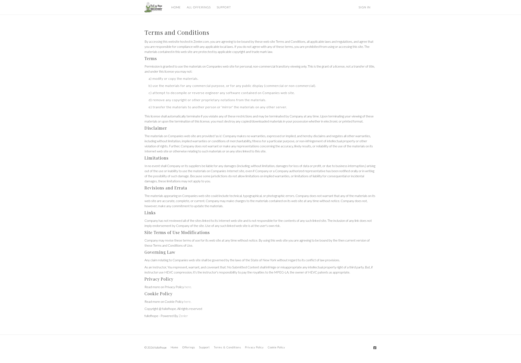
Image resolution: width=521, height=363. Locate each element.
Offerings (188, 347)
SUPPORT (224, 7)
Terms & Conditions (227, 347)
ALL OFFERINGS (199, 7)
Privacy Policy (254, 347)
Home (174, 347)
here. (188, 287)
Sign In (364, 7)
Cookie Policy (276, 347)
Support (204, 347)
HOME (176, 7)
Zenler (183, 316)
